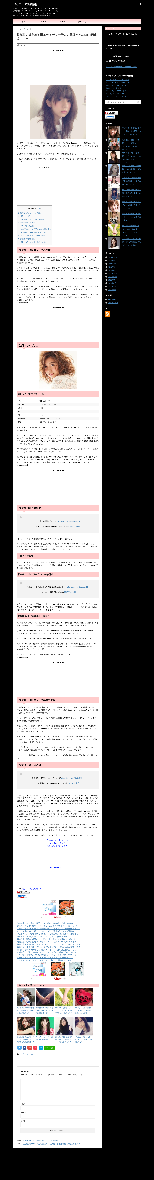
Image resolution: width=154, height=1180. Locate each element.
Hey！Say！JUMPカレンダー (117, 91)
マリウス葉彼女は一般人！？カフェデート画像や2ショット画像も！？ (47, 931)
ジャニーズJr (113, 303)
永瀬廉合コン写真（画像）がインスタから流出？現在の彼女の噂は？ (47, 952)
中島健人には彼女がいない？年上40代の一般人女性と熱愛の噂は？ (45, 1010)
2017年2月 (112, 290)
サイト (23, 1121)
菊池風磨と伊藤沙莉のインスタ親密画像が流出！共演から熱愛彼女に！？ (48, 947)
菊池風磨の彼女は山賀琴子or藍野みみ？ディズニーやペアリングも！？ (47, 942)
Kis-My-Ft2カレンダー (115, 93)
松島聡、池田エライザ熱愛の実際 (31, 236)
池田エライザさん (25, 216)
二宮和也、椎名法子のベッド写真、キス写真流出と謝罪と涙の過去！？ (131, 131)
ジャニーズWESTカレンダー (117, 96)
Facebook (62, 22)
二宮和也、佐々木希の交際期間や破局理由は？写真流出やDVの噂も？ (131, 242)
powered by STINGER (97, 1176)
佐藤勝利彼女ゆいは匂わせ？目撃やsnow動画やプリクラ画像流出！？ (47, 926)
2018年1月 (112, 267)
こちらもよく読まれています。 (34, 242)
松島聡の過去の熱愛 (26, 223)
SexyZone (33, 1054)
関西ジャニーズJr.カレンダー (117, 85)
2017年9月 (112, 280)
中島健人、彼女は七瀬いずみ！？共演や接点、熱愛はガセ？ (43, 936)
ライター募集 (80, 1156)
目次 (23, 22)
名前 (22, 1104)
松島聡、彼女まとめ (26, 239)
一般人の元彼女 (28, 226)
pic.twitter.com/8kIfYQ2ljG (72, 778)
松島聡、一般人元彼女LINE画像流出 (36, 229)
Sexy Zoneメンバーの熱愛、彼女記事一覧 (45, 1038)
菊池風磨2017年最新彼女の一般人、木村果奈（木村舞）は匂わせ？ (46, 939)
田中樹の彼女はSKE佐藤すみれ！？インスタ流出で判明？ (131, 217)
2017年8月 (112, 283)
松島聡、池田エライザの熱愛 (30, 213)
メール (23, 1113)
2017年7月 (112, 286)
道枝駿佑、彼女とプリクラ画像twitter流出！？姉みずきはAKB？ (45, 960)
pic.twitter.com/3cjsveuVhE (76, 587)
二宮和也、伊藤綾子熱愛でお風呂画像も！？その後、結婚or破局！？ (131, 181)
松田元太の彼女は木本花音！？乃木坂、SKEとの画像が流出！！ (131, 193)
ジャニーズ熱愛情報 (25, 4)
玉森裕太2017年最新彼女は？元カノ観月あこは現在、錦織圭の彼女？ (51, 1144)
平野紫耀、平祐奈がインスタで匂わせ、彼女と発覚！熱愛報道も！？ (47, 955)
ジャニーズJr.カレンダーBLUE (117, 82)
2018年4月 (112, 260)
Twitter (43, 22)
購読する (111, 28)
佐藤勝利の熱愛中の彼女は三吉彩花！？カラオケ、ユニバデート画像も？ (48, 928)
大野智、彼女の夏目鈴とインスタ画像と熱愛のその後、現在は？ (131, 205)
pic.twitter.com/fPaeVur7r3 (68, 521)
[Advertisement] (58, 68)
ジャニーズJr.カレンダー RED (117, 80)
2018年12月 (112, 257)
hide (38, 208)
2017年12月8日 (74, 526)
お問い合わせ (81, 22)
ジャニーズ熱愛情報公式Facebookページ (121, 67)
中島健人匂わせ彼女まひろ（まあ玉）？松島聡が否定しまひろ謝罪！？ (47, 934)
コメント (23, 1078)
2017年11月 (112, 273)
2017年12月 (112, 270)
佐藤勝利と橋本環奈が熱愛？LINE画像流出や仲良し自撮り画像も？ (46, 923)
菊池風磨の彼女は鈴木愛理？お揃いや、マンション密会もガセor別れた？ (48, 944)
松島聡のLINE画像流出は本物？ (34, 232)
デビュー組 (24, 1054)
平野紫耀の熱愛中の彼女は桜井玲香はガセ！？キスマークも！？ (45, 957)
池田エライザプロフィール (32, 219)
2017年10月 (112, 277)
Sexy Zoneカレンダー (114, 88)
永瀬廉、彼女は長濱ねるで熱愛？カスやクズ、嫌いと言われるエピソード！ (49, 949)
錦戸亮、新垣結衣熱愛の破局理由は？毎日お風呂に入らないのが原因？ (131, 169)
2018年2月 (112, 264)
